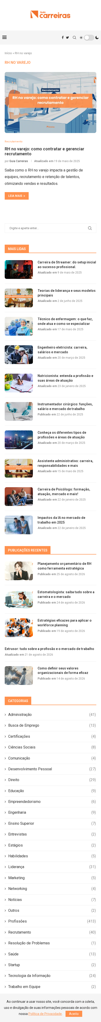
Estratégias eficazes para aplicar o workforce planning (65, 623)
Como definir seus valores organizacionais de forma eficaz (63, 670)
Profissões (52, 921)
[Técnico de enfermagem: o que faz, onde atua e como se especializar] (19, 326)
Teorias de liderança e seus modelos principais (67, 293)
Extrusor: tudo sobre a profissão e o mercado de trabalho (49, 649)
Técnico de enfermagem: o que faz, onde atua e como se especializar (65, 321)
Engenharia (52, 812)
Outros (52, 910)
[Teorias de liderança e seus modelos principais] (19, 298)
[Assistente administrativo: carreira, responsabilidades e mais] (19, 468)
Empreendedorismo (52, 801)
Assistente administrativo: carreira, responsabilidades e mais (65, 463)
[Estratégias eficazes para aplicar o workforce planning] (19, 627)
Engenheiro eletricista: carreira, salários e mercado (62, 350)
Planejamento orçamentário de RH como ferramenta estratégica (64, 566)
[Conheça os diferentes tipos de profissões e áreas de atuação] (19, 439)
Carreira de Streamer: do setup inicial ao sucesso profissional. (67, 264)
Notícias (52, 899)
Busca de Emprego (52, 725)
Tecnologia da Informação (52, 975)
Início (8, 53)
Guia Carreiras (18, 161)
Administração (52, 714)
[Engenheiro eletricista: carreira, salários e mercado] (19, 354)
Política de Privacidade (45, 1014)
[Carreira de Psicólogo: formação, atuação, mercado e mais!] (19, 496)
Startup (52, 965)
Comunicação (52, 758)
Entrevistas (52, 834)
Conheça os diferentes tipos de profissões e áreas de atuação (62, 435)
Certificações (52, 736)
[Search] (74, 37)
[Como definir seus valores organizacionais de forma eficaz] (19, 675)
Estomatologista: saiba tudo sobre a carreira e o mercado (66, 594)
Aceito (74, 1014)
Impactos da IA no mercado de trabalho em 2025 (61, 520)
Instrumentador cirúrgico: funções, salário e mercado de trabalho (65, 406)
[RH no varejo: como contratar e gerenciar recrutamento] (50, 102)
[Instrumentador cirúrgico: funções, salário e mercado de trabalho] (19, 411)
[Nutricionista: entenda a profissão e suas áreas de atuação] (19, 383)
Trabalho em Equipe (52, 986)
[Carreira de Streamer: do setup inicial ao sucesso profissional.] (19, 269)
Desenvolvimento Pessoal (52, 769)
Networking (52, 888)
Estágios (52, 845)
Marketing (52, 878)
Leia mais (15, 196)
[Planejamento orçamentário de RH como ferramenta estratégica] (19, 571)
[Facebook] (63, 37)
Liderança (52, 867)
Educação (52, 791)
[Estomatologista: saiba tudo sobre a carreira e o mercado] (19, 599)
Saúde (52, 954)
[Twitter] (67, 37)
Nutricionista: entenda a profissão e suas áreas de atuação (65, 378)
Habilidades (52, 856)
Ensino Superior (52, 823)
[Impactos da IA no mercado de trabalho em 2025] (19, 525)
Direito (52, 780)
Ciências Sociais (52, 747)
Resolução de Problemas (52, 943)
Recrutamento (52, 932)
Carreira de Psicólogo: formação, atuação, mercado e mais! (64, 491)
